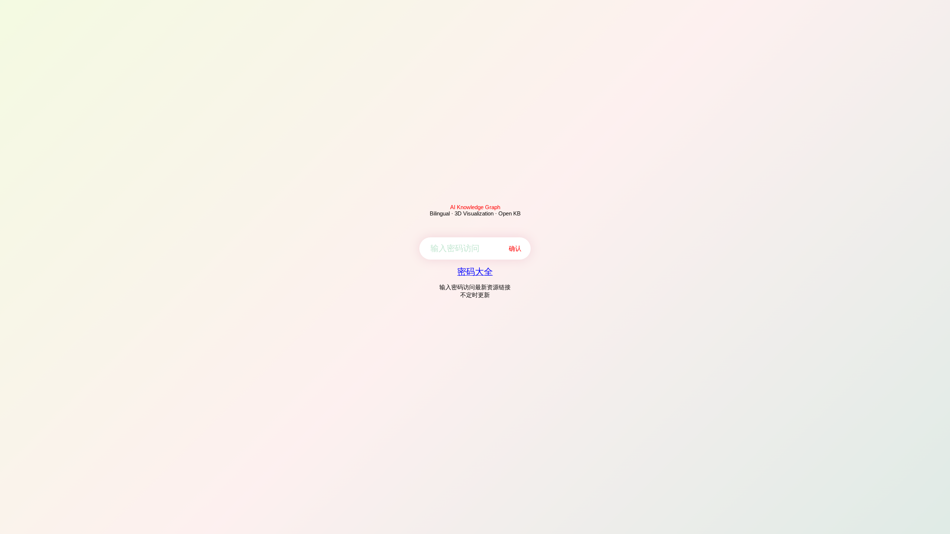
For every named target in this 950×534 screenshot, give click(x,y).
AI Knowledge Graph (475, 207)
